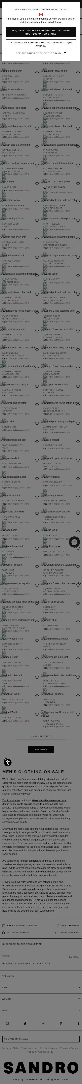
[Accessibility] (8, 762)
